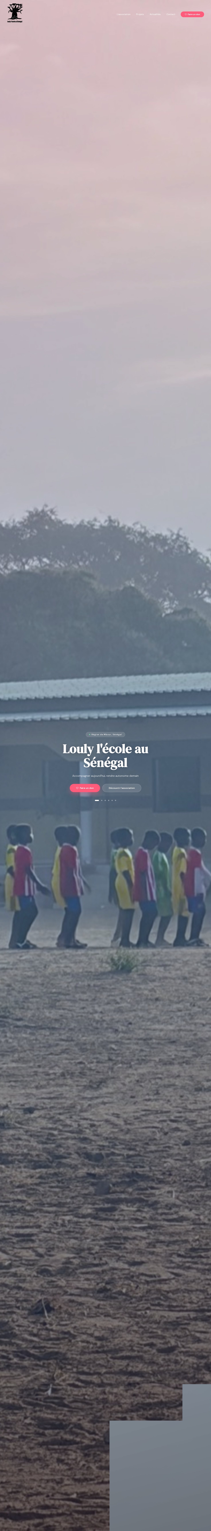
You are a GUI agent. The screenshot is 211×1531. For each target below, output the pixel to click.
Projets (140, 14)
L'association (124, 14)
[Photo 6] (115, 800)
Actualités (155, 14)
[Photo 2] (99, 800)
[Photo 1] (95, 800)
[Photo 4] (106, 800)
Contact (171, 14)
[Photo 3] (102, 800)
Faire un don (194, 14)
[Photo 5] (111, 800)
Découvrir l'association (122, 788)
